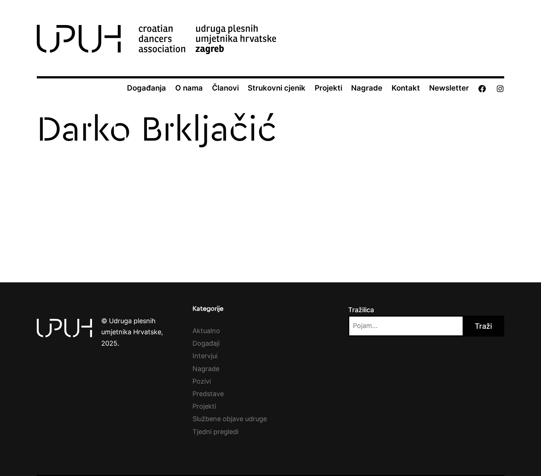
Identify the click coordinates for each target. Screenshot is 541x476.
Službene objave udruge (229, 419)
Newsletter (449, 87)
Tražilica (361, 310)
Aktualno (206, 331)
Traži (483, 326)
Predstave (208, 394)
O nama (189, 87)
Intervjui (205, 356)
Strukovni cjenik (276, 87)
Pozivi (201, 381)
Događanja (146, 87)
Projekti (328, 87)
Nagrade (366, 87)
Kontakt (406, 87)
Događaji (206, 343)
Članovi (225, 87)
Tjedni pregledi (215, 432)
